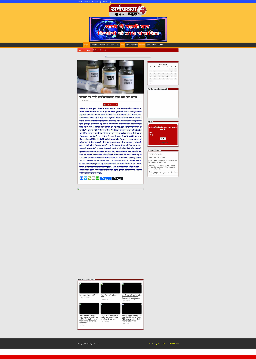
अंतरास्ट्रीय (94, 45)
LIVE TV (160, 45)
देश (107, 45)
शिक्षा (118, 45)
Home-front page (96, 2)
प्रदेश (112, 45)
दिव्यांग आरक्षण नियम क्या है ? (99, 50)
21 (167, 76)
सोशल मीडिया (134, 45)
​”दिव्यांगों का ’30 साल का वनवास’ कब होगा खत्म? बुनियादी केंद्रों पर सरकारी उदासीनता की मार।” (109, 317)
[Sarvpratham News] (128, 10)
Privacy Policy (107, 2)
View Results (163, 143)
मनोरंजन (154, 45)
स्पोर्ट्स (127, 45)
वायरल (122, 45)
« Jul (149, 83)
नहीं (152, 135)
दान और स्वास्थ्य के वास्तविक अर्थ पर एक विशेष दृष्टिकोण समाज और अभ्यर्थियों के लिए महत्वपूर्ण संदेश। (132, 297)
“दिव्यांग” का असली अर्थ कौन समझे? (156, 157)
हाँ (151, 133)
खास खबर (86, 45)
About (80, 2)
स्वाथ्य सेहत (142, 45)
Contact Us (87, 2)
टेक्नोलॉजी (102, 45)
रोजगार (148, 45)
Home (80, 45)
